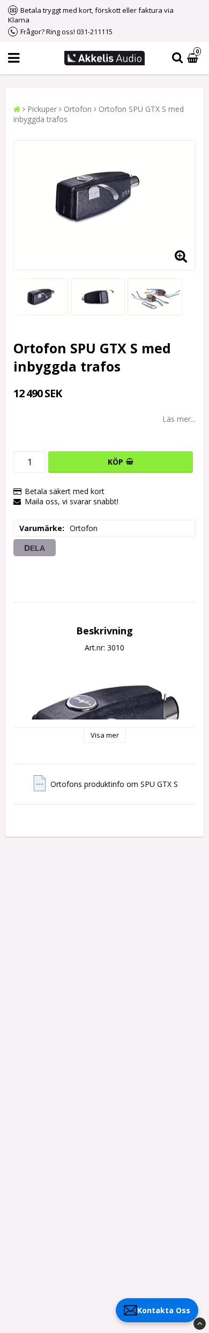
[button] (194, 58)
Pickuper (42, 109)
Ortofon (78, 109)
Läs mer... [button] (179, 419)
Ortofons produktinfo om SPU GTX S (114, 784)
